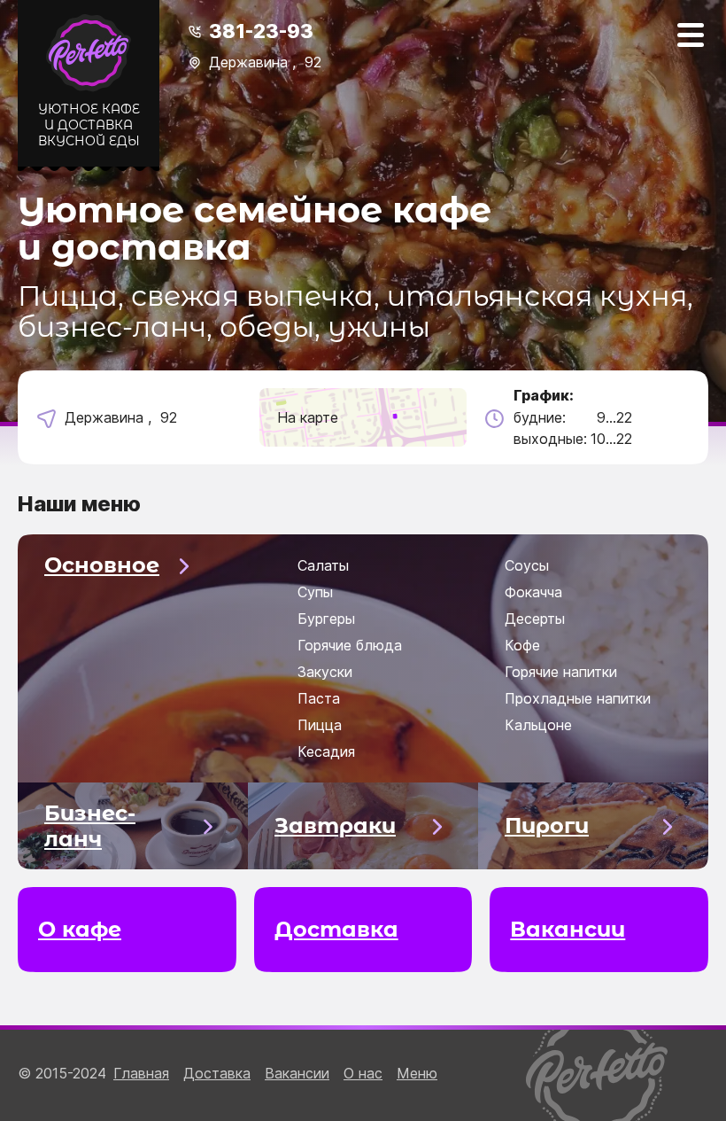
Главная (141, 1073)
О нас (363, 1073)
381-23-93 (261, 31)
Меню (417, 1073)
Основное (101, 565)
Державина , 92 (265, 62)
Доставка (217, 1073)
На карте (307, 417)
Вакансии (297, 1073)
